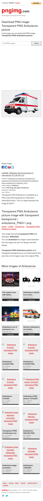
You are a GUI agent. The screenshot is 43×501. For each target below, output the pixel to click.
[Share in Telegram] (6, 167)
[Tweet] (12, 167)
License (11, 483)
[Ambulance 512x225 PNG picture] (10, 349)
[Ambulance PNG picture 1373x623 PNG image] (31, 383)
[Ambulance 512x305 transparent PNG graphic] (10, 383)
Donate (23, 483)
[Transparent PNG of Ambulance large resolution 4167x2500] (10, 418)
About (4, 483)
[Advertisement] (21, 68)
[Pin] (9, 167)
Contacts (5, 485)
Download (10, 300)
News (17, 483)
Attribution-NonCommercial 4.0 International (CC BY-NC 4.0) (17, 174)
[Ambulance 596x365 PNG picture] (31, 418)
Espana (17, 3)
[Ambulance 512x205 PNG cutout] (31, 349)
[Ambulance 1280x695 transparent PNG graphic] (31, 452)
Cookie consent (32, 483)
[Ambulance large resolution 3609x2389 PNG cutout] (10, 453)
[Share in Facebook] (3, 167)
